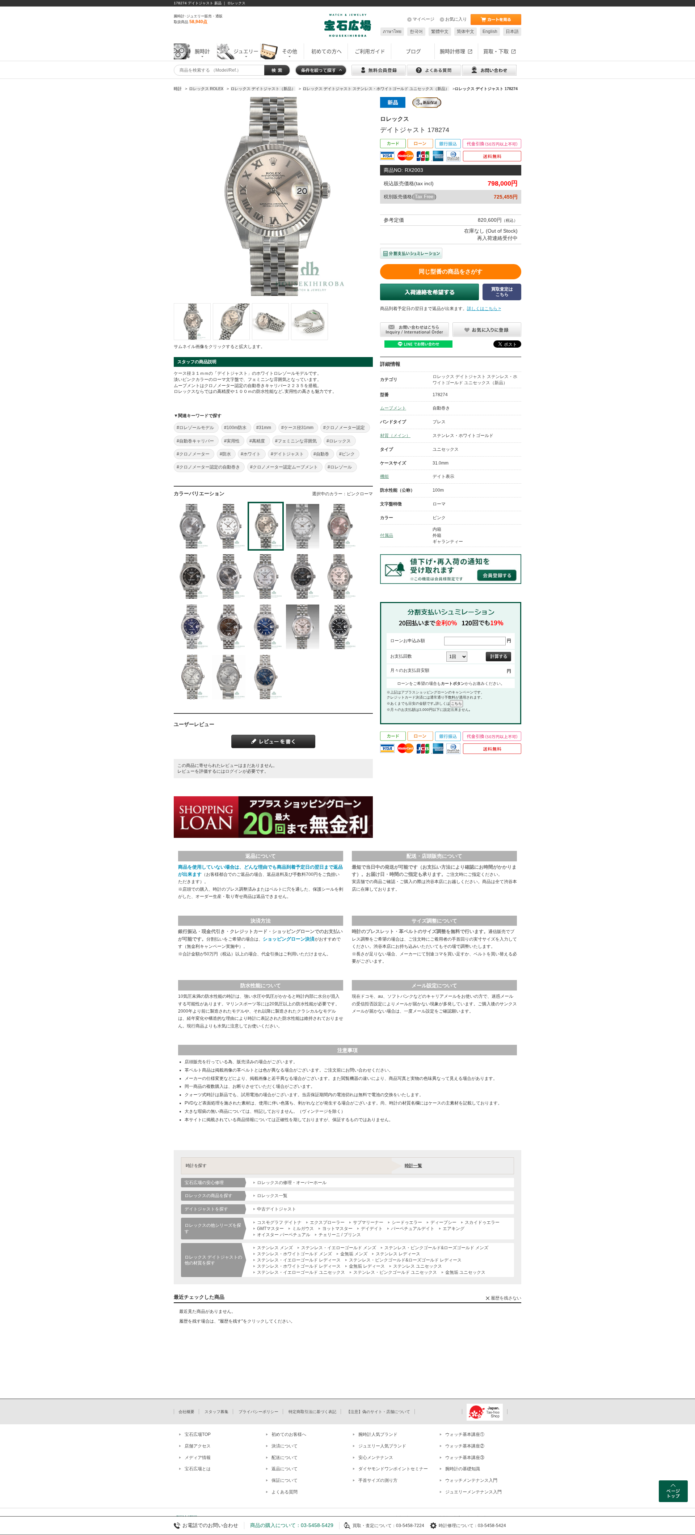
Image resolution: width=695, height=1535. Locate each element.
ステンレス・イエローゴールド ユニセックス (301, 1272)
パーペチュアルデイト (412, 1228)
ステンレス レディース (398, 1253)
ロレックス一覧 (272, 1195)
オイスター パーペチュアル (283, 1234)
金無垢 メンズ (353, 1253)
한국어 (416, 31)
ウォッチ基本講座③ (464, 1457)
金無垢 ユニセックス (465, 1272)
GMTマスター (270, 1228)
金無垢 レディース (367, 1266)
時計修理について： (458, 1525)
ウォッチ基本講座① (464, 1434)
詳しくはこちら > (484, 308)
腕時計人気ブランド (377, 1434)
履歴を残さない (506, 1298)
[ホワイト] (303, 526)
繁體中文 (439, 31)
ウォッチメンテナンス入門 (471, 1480)
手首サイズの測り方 (377, 1480)
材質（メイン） (395, 435)
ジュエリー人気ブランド (382, 1446)
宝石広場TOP (198, 1434)
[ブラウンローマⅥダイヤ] (229, 626)
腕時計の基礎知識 (462, 1468)
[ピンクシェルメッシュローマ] (303, 626)
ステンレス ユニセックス (417, 1266)
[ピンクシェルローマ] (339, 576)
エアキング (453, 1228)
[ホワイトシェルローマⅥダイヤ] (266, 576)
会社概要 (186, 1411)
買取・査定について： (374, 1525)
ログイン (234, 771)
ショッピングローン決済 (289, 939)
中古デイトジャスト (276, 1209)
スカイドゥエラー (482, 1222)
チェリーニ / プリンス (340, 1234)
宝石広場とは (198, 1468)
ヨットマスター (337, 1228)
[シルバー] (192, 677)
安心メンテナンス (375, 1457)
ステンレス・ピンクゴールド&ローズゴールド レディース (405, 1260)
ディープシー (443, 1222)
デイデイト (372, 1228)
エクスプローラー (327, 1222)
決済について (284, 1446)
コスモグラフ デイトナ (279, 1222)
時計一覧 (413, 1165)
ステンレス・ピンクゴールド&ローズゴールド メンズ (436, 1247)
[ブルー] (266, 626)
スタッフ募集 (216, 1411)
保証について (284, 1480)
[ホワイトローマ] (229, 526)
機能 (384, 476)
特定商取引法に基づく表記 (312, 1411)
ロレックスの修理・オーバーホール (292, 1182)
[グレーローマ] (192, 526)
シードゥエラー (407, 1222)
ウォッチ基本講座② (464, 1446)
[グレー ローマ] (229, 677)
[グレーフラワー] (229, 576)
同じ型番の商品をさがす (451, 271)
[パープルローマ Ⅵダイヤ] (192, 626)
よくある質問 (284, 1491)
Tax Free (424, 196)
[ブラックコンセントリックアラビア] (303, 576)
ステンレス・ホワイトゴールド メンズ (294, 1253)
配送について (284, 1457)
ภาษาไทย (392, 31)
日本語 (512, 31)
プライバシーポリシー (258, 1411)
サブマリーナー (368, 1222)
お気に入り (456, 19)
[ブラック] (339, 626)
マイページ (423, 19)
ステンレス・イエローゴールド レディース (299, 1260)
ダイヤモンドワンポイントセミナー (393, 1468)
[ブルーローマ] (266, 677)
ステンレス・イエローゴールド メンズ (338, 1247)
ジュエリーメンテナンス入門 (473, 1491)
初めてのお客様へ (288, 1434)
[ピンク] (339, 526)
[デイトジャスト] (192, 322)
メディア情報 (198, 1457)
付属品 (386, 535)
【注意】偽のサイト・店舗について (378, 1411)
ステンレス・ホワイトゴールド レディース (299, 1266)
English (490, 31)
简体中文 (465, 31)
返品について (284, 1468)
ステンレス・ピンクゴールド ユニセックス (395, 1272)
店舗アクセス (198, 1446)
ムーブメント (393, 408)
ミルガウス (303, 1228)
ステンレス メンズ (275, 1247)
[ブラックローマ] (192, 576)
